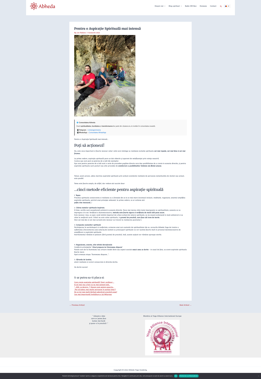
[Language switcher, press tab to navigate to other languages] (227, 6)
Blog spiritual (174, 6)
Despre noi (159, 6)
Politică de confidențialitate (189, 376)
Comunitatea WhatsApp (97, 132)
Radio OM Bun (190, 6)
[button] (164, 6)
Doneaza (203, 6)
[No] (258, 376)
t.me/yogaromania (94, 130)
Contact (213, 6)
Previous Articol (77, 305)
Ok (176, 376)
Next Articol (185, 305)
